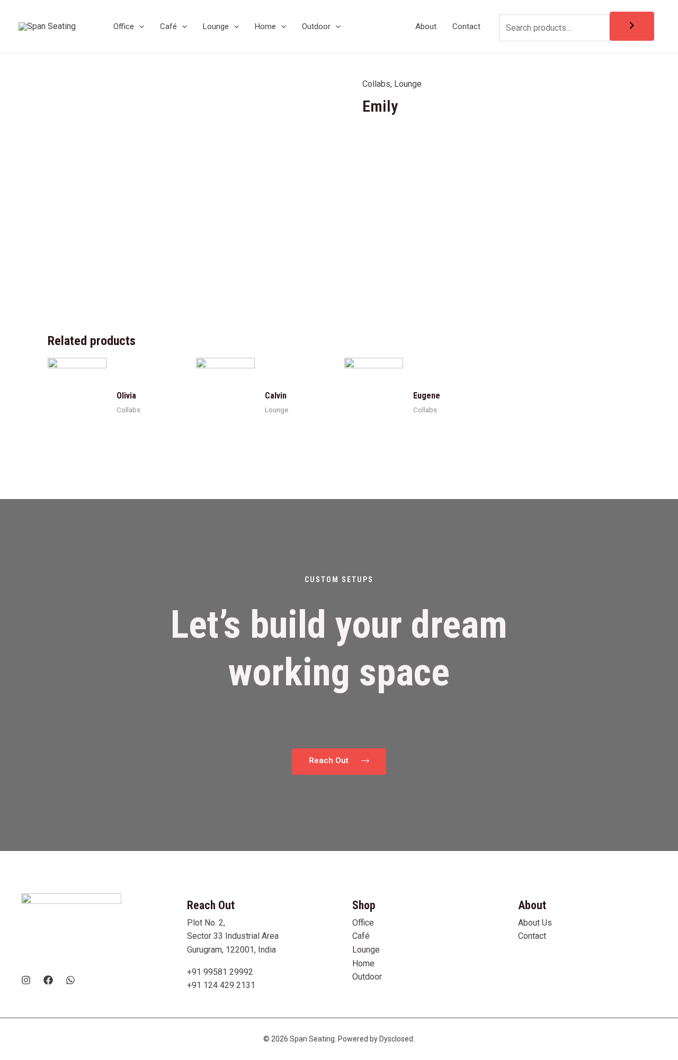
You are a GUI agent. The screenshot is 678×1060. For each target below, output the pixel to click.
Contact (532, 936)
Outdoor (367, 977)
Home (363, 963)
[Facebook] (48, 980)
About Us (535, 923)
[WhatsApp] (70, 980)
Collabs (376, 84)
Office (363, 923)
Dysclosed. (397, 1039)
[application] (139, 26)
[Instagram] (26, 980)
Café (361, 936)
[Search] (632, 26)
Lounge (408, 84)
